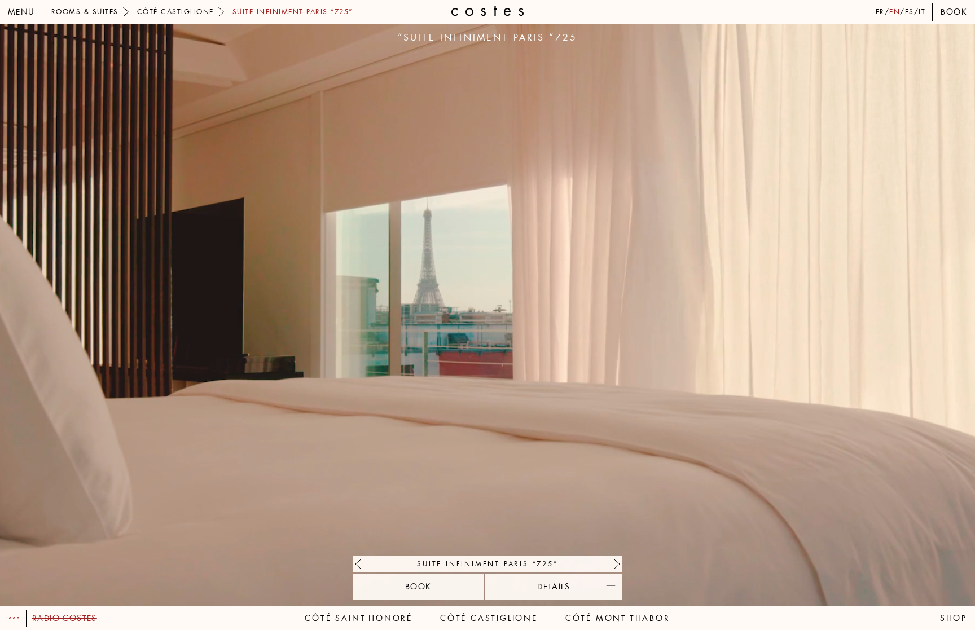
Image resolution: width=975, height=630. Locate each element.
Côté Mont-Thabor (617, 618)
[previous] (244, 315)
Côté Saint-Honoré (358, 618)
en (894, 11)
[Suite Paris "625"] (360, 564)
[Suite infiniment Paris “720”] (614, 564)
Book (954, 12)
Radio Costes (64, 618)
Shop (953, 618)
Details (553, 586)
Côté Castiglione (489, 618)
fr (880, 11)
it (922, 11)
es (909, 11)
